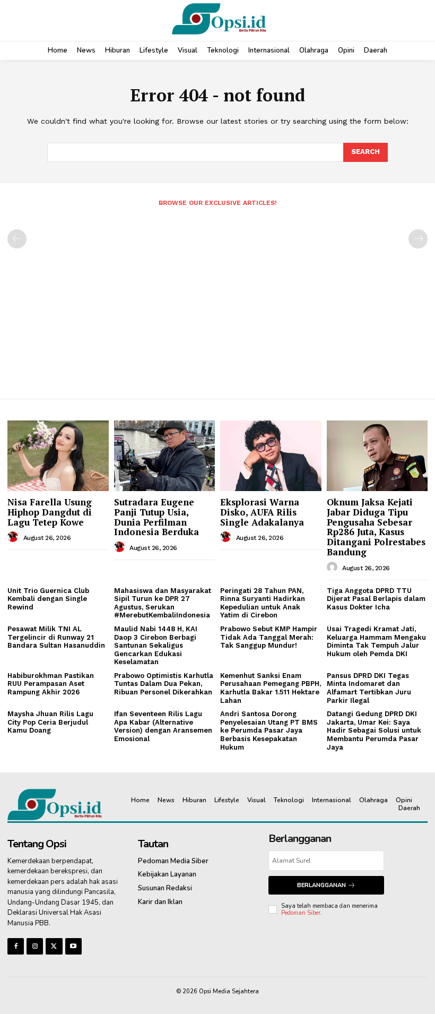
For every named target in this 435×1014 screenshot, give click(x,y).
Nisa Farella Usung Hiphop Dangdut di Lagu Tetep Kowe (49, 512)
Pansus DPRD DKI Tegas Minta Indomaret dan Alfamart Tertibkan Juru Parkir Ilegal (369, 688)
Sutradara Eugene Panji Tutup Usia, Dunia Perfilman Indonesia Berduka (156, 517)
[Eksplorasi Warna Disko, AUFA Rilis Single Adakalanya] (270, 455)
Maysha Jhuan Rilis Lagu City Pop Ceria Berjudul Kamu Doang (50, 722)
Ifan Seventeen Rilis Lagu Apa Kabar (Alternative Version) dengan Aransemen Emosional (163, 726)
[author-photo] (14, 537)
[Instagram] (35, 946)
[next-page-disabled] (418, 238)
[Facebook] (15, 946)
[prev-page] (17, 238)
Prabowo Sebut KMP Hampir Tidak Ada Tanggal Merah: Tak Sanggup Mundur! (268, 637)
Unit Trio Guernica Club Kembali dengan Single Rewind (48, 599)
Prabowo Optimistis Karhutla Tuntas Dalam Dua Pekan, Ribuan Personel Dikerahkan (163, 684)
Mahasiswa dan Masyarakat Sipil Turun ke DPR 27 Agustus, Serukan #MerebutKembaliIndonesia (162, 603)
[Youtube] (73, 946)
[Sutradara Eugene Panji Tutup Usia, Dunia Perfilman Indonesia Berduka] (164, 455)
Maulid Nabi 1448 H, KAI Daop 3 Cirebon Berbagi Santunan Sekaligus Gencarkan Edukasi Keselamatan (155, 645)
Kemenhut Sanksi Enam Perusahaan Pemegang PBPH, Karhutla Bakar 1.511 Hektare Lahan (270, 688)
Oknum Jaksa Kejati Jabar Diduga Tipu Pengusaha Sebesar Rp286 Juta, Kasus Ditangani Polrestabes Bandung (376, 526)
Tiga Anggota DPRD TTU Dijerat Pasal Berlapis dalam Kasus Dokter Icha (376, 599)
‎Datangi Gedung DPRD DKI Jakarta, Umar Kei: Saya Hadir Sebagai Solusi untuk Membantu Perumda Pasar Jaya (374, 730)
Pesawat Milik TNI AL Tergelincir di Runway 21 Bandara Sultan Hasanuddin (56, 637)
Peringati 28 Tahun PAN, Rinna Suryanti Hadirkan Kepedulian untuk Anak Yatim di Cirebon (262, 603)
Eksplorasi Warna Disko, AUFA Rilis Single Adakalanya (262, 512)
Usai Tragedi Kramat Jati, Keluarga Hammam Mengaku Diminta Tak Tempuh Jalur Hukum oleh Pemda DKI (376, 641)
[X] (54, 946)
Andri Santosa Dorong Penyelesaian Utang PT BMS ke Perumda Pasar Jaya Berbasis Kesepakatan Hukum (269, 730)
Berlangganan (321, 885)
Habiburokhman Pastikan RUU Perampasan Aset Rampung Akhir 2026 (50, 684)
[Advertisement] (217, 298)
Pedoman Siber (300, 913)
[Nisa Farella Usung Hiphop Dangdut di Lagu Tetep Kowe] (58, 455)
